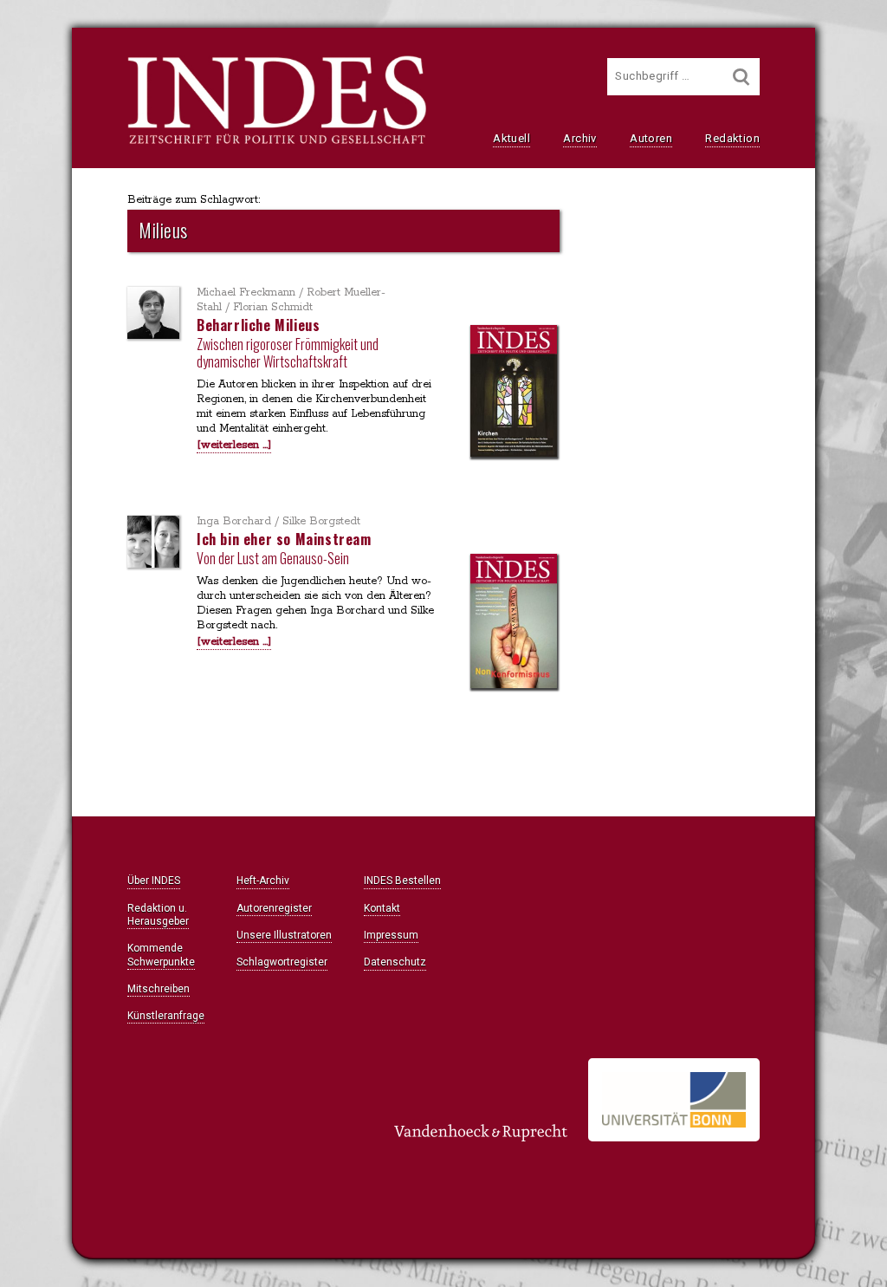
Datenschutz (395, 962)
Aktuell (511, 138)
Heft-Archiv (262, 880)
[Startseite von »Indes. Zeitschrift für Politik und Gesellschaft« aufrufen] (276, 142)
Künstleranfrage (165, 1016)
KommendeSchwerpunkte (161, 954)
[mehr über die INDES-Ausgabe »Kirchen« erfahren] (513, 392)
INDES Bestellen (402, 880)
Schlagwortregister (281, 962)
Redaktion (732, 138)
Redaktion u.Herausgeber (158, 914)
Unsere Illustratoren (284, 935)
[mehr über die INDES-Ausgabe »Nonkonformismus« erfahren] (513, 623)
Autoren (651, 138)
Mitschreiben (158, 989)
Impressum (391, 935)
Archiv (579, 138)
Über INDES (153, 880)
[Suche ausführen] (741, 76)
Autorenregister (274, 908)
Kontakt (382, 908)
